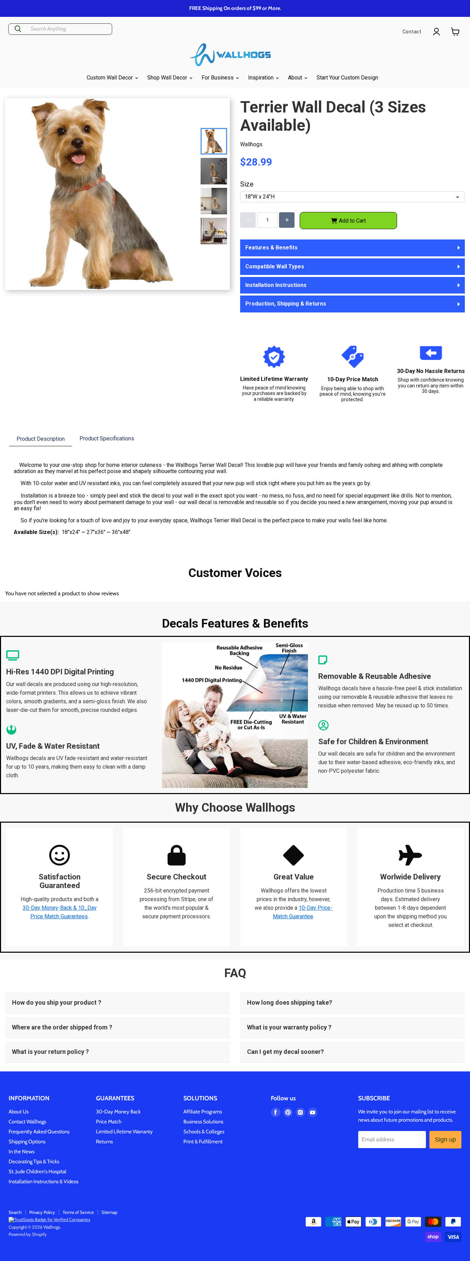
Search (15, 1212)
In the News (21, 1151)
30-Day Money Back (118, 1112)
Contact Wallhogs (27, 1122)
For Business (218, 77)
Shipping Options (27, 1142)
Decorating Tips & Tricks (34, 1161)
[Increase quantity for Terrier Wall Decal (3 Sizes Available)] (287, 220)
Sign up (445, 1139)
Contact (412, 31)
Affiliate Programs (202, 1112)
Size (247, 184)
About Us (19, 1112)
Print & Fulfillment (203, 1142)
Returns (104, 1142)
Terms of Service (78, 1212)
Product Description (41, 439)
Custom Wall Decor (110, 77)
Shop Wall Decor (168, 77)
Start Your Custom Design (347, 77)
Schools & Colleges (203, 1132)
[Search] (18, 29)
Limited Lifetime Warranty (124, 1132)
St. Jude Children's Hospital (37, 1171)
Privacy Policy (42, 1212)
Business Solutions (203, 1122)
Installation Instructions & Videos (43, 1181)
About (295, 77)
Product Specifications (106, 438)
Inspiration (261, 77)
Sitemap (109, 1212)
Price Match (108, 1122)
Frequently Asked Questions (39, 1132)
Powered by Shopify (28, 1234)
